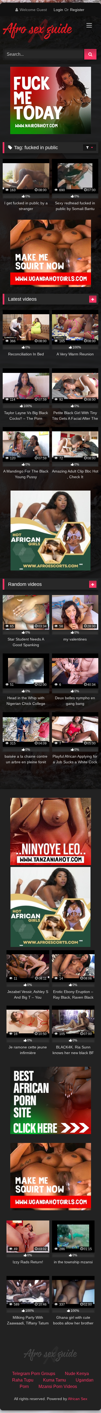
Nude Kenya (77, 1373)
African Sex (77, 1399)
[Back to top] (84, 1397)
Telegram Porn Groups (33, 1373)
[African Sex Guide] (41, 32)
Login (58, 10)
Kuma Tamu (54, 1380)
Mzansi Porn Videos (58, 1386)
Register (77, 10)
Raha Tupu (22, 1380)
